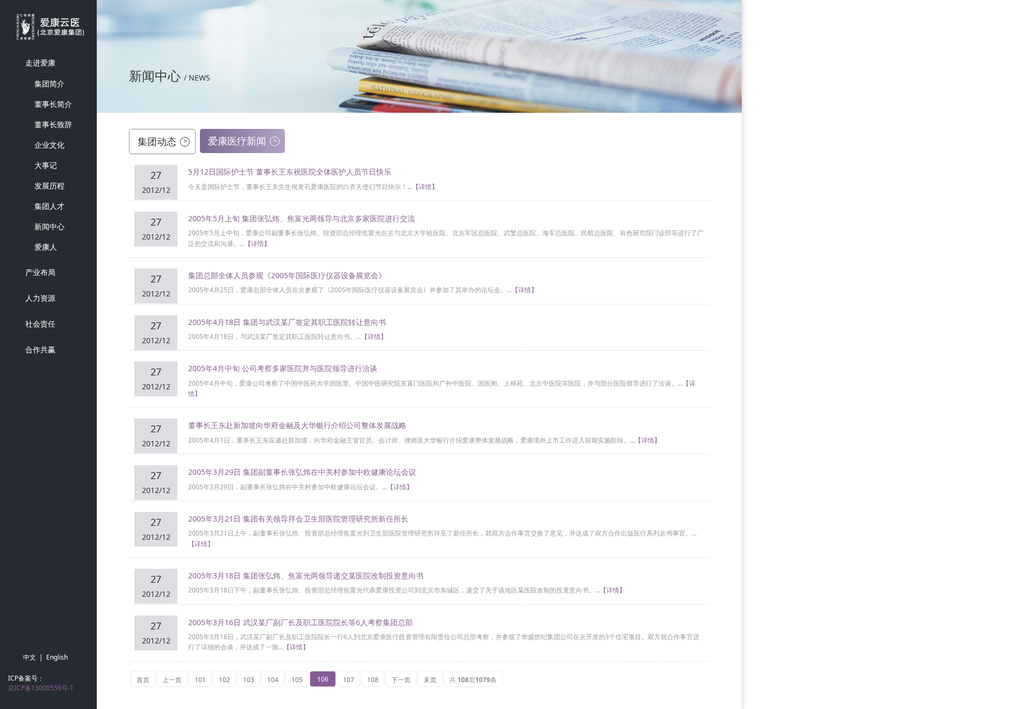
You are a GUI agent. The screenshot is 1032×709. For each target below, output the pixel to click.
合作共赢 (40, 349)
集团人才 (49, 206)
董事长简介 (53, 104)
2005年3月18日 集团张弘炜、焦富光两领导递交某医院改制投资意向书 (306, 575)
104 (272, 679)
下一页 (401, 679)
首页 (143, 679)
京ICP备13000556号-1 (41, 687)
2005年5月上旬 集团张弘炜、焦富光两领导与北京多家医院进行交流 (301, 218)
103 (248, 679)
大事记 (45, 165)
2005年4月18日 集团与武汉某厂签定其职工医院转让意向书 (287, 322)
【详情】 (425, 186)
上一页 (172, 679)
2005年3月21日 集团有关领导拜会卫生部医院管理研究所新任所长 (298, 518)
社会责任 (40, 324)
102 (224, 679)
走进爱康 (40, 62)
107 (348, 679)
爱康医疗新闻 (242, 140)
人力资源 (40, 298)
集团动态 (162, 141)
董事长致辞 (53, 124)
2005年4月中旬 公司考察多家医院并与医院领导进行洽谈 (282, 368)
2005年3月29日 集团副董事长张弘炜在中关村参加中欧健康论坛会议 (302, 472)
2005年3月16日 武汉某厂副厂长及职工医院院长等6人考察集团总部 (300, 622)
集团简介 (49, 83)
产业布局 (40, 272)
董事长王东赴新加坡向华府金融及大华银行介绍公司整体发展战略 (297, 425)
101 (200, 679)
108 (372, 679)
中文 (29, 657)
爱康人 (45, 247)
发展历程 (49, 185)
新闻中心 (49, 226)
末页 (430, 679)
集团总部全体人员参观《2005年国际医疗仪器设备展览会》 (287, 275)
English (57, 657)
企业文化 (49, 145)
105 (297, 679)
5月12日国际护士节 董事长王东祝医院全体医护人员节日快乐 (289, 172)
